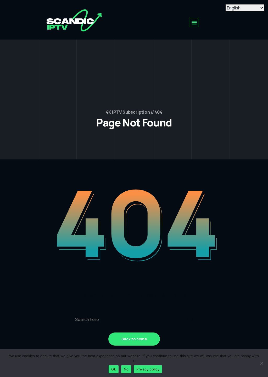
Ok (113, 369)
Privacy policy (147, 369)
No (126, 369)
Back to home (134, 338)
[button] (194, 22)
